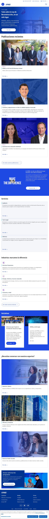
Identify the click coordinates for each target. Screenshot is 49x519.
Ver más (9, 30)
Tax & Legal (5, 220)
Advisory (4, 236)
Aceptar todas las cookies (33, 516)
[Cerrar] (47, 512)
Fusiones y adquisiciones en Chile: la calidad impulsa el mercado (19, 107)
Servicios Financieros (7, 265)
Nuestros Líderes (6, 386)
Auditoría (4, 203)
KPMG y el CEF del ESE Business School (12, 68)
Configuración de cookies (6, 516)
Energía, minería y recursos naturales (12, 278)
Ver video (9, 343)
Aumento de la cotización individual (11, 146)
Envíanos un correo (9, 484)
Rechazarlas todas (43, 516)
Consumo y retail (6, 292)
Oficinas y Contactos (7, 422)
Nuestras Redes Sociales (8, 458)
